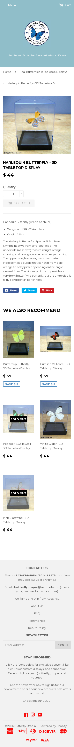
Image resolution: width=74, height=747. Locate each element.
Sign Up (63, 645)
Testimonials (37, 620)
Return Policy (37, 628)
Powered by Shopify (53, 726)
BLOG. (47, 700)
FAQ (37, 613)
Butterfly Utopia (25, 726)
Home (7, 71)
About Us (37, 606)
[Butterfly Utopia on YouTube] (40, 715)
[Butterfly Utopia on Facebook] (26, 715)
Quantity (9, 187)
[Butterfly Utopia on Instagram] (33, 715)
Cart (68, 5)
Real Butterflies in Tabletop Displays (43, 71)
